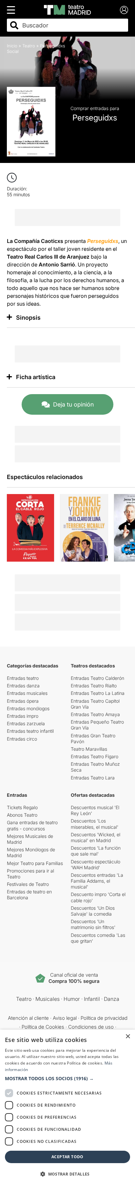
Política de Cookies (43, 1027)
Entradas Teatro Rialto (94, 685)
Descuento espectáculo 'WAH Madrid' (95, 864)
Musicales (47, 999)
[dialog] (67, 1107)
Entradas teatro (23, 678)
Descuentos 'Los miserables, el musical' (94, 823)
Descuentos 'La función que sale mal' (96, 851)
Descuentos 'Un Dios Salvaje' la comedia (93, 911)
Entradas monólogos (28, 708)
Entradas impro (22, 716)
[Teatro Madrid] (67, 10)
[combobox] (73, 25)
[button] (67, 1078)
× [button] (127, 1036)
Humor (72, 999)
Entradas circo (22, 739)
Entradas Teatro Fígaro (94, 756)
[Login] (124, 10)
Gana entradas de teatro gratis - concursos (32, 825)
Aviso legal (65, 1018)
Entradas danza (23, 685)
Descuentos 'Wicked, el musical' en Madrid (95, 837)
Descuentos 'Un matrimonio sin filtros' (93, 924)
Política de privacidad (104, 1018)
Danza (111, 999)
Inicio (12, 45)
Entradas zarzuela (26, 723)
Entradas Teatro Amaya (95, 714)
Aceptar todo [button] (67, 1157)
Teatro (28, 45)
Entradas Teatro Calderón (97, 678)
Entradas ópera (23, 701)
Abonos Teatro (22, 815)
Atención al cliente (28, 1018)
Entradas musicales (27, 693)
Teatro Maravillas (89, 749)
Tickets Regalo (22, 807)
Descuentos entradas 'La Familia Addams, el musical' (97, 880)
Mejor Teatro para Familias (35, 863)
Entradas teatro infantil (30, 731)
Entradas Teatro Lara (93, 777)
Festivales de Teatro (28, 884)
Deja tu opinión (73, 404)
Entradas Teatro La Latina (98, 693)
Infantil (92, 999)
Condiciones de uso (91, 1027)
